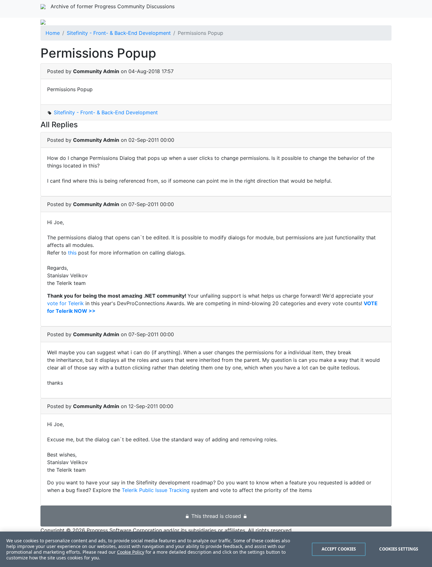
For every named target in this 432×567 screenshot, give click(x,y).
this (73, 252)
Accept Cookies (339, 549)
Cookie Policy (130, 552)
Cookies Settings (398, 549)
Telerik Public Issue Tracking (155, 490)
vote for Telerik (65, 303)
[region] (216, 549)
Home (53, 33)
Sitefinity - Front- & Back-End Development (119, 33)
